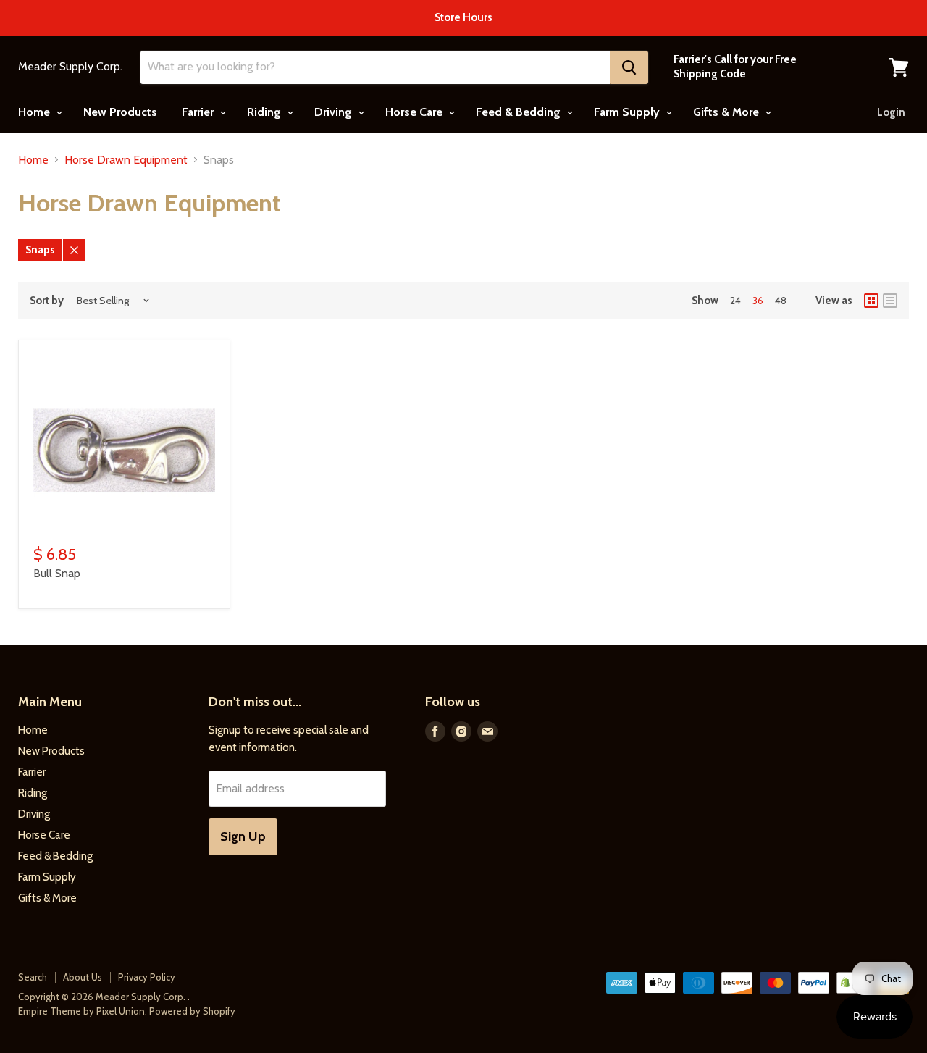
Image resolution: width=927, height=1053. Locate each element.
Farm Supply (628, 112)
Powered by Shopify (192, 1011)
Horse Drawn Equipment (126, 160)
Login (891, 112)
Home (35, 112)
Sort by (47, 301)
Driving (334, 112)
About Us (82, 977)
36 (757, 300)
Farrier (199, 112)
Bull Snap (56, 573)
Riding (265, 112)
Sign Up (243, 836)
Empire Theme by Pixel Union (81, 1011)
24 (735, 300)
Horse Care (415, 112)
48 (781, 300)
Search (32, 977)
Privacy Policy (146, 977)
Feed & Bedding (519, 112)
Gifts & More (727, 112)
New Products (120, 112)
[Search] (629, 67)
